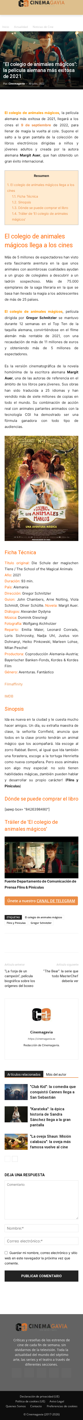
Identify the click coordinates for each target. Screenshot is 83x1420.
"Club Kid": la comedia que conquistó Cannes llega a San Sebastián (53, 1092)
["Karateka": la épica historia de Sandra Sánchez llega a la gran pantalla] (16, 1114)
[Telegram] (41, 99)
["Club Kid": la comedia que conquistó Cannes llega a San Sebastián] (16, 1092)
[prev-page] (7, 1159)
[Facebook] (9, 99)
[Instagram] (32, 1053)
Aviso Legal (57, 1401)
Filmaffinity (14, 684)
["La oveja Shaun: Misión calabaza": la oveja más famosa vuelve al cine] (16, 1142)
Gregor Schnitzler (41, 923)
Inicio (5, 27)
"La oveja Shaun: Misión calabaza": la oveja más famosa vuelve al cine (50, 1141)
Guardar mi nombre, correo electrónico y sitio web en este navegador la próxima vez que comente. (41, 1258)
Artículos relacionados (24, 1074)
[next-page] (15, 1159)
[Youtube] (61, 1053)
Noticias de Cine (43, 27)
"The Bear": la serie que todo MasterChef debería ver (60, 976)
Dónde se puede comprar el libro (40, 208)
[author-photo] (41, 1026)
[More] (62, 99)
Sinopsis (21, 202)
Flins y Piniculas (16, 923)
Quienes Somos (16, 1406)
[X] (19, 99)
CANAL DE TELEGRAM (56, 900)
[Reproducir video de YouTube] (41, 857)
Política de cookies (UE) (30, 1401)
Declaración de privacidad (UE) (39, 1396)
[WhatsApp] (51, 99)
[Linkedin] (30, 99)
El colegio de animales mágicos (43, 917)
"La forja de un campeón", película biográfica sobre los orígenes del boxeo (20, 978)
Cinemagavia (17, 83)
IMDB (9, 696)
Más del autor (56, 1074)
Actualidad (21, 27)
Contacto (36, 1406)
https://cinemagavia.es (41, 1038)
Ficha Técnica (25, 196)
